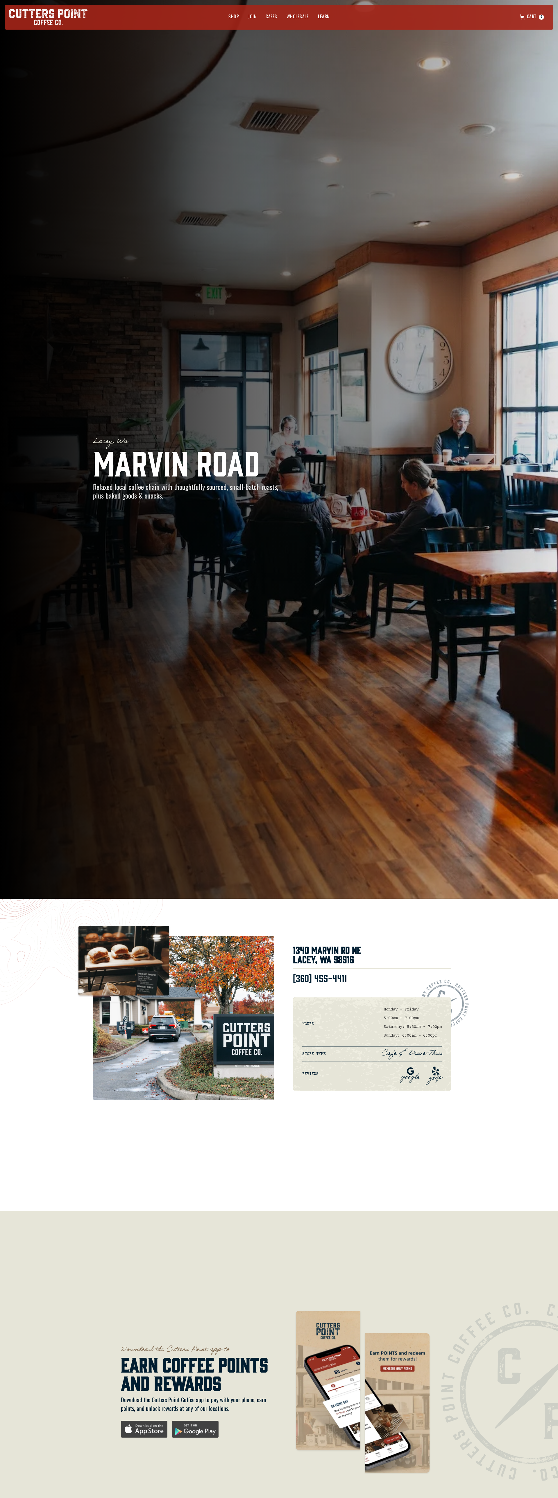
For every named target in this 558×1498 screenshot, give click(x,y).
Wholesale (298, 17)
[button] (234, 17)
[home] (48, 17)
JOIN (252, 17)
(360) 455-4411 (320, 977)
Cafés (271, 17)
